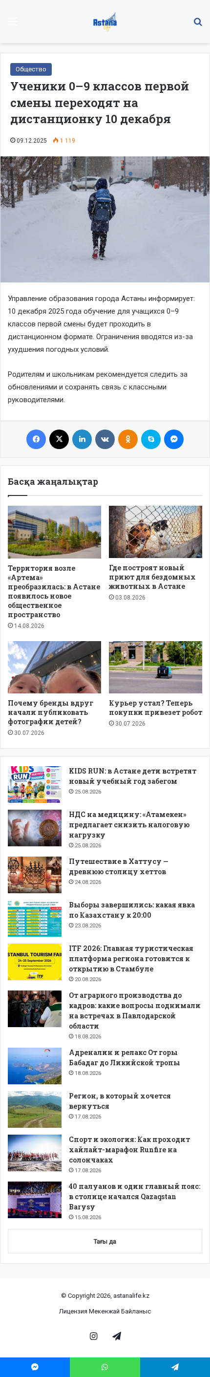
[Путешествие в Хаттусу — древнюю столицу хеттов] (35, 875)
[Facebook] (36, 439)
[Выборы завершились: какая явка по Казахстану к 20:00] (35, 918)
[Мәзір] (12, 25)
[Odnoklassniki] (128, 439)
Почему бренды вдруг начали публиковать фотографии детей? (50, 712)
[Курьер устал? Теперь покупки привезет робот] (155, 667)
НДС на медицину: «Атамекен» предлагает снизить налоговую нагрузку (129, 824)
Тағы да (105, 1241)
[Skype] (151, 439)
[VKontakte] (105, 439)
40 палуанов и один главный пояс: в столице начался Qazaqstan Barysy (134, 1196)
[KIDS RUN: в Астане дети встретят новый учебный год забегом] (35, 784)
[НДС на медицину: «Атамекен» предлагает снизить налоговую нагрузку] (35, 828)
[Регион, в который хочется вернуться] (35, 1109)
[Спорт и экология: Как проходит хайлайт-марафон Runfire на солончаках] (35, 1153)
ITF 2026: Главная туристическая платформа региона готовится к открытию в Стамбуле (131, 958)
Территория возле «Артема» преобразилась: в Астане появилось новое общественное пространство (54, 591)
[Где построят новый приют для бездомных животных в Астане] (155, 532)
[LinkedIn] (82, 439)
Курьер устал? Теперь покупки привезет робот (155, 707)
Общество (31, 69)
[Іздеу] (198, 25)
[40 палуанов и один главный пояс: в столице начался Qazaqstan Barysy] (35, 1200)
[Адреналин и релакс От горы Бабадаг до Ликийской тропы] (35, 1066)
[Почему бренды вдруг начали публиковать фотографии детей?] (54, 667)
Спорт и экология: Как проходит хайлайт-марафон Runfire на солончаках (129, 1149)
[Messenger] (174, 439)
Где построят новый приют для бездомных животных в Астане (152, 577)
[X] (59, 439)
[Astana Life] (105, 21)
